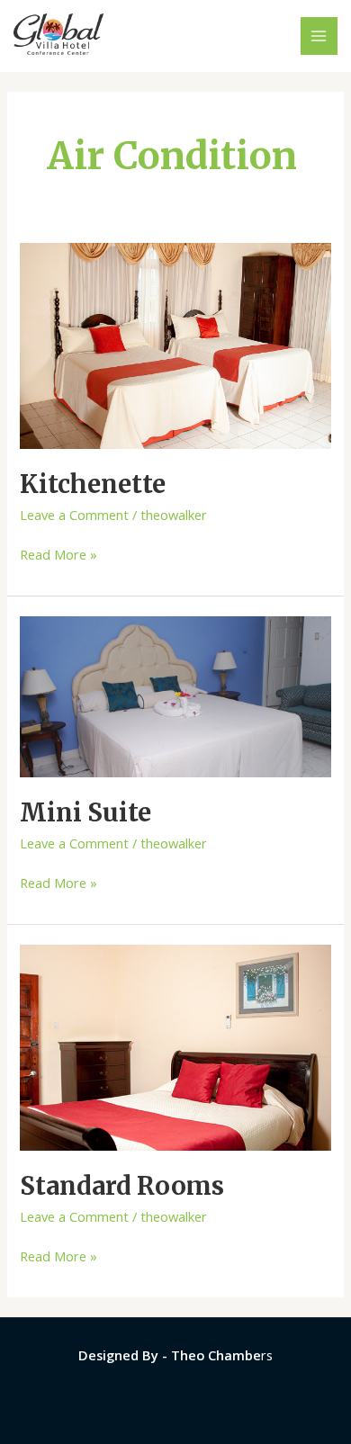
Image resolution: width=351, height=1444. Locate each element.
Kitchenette (93, 484)
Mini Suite (85, 812)
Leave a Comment (74, 515)
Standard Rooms (122, 1185)
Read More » (58, 553)
